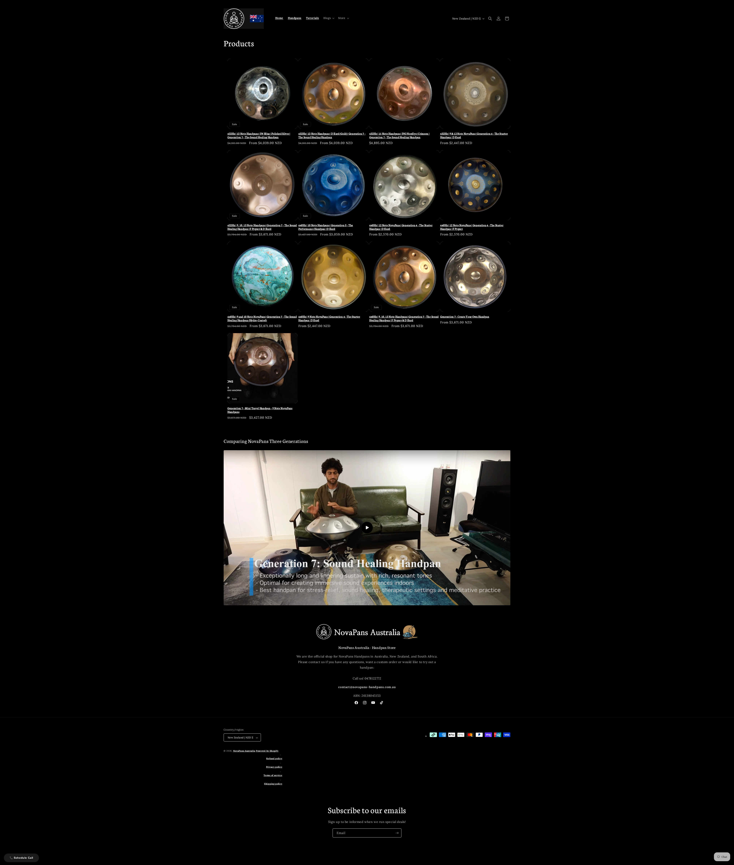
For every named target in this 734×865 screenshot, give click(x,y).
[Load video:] (367, 527)
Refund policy (274, 758)
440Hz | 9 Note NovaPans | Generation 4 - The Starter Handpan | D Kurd (329, 318)
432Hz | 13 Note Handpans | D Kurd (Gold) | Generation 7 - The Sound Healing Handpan (331, 135)
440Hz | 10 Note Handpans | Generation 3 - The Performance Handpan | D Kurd (325, 227)
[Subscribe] (397, 832)
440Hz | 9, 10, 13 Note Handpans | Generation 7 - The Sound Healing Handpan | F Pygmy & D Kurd (404, 318)
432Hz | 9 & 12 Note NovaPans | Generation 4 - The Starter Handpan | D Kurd (474, 135)
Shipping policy (273, 784)
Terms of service (273, 775)
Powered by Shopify (267, 751)
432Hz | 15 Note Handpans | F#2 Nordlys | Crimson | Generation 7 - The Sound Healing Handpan (399, 135)
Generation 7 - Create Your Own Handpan (464, 316)
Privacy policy (274, 767)
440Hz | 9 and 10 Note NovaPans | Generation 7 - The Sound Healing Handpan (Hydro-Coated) (262, 318)
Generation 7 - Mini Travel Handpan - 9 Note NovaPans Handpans (259, 410)
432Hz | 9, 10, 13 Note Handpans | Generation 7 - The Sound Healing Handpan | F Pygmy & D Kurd (262, 227)
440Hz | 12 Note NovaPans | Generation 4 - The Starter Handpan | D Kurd (401, 227)
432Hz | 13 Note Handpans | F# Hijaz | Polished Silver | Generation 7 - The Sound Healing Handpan (258, 135)
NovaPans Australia (244, 751)
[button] (328, 18)
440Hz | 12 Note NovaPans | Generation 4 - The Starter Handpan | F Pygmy (471, 227)
